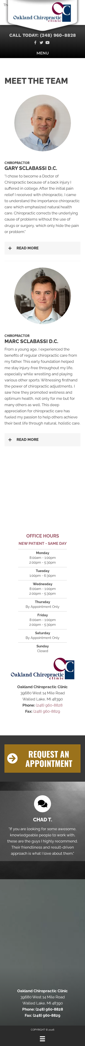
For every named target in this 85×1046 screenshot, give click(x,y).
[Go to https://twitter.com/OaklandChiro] (41, 43)
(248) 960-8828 (49, 705)
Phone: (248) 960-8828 (42, 1009)
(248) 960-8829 (46, 711)
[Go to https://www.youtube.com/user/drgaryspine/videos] (47, 43)
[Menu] (42, 1039)
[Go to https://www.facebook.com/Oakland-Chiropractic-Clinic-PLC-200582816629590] (35, 43)
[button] (42, 248)
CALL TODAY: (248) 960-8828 (42, 35)
